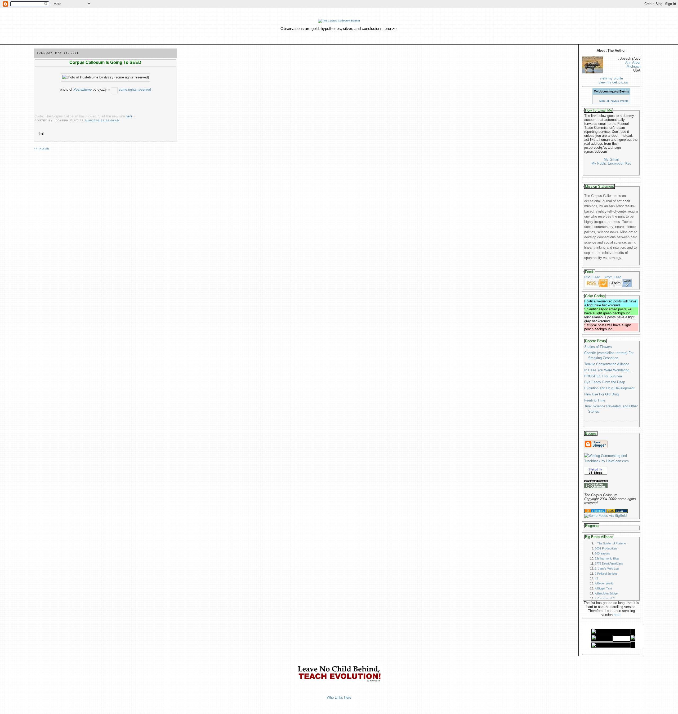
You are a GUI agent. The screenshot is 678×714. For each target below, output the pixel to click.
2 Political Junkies (606, 561)
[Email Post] (40, 134)
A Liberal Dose (604, 596)
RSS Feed (592, 277)
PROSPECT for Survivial (603, 376)
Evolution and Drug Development (609, 388)
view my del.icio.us (613, 82)
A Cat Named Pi (605, 586)
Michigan (633, 66)
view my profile (611, 78)
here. (617, 615)
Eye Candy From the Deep (604, 382)
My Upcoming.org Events (611, 91)
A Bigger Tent (603, 576)
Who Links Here (339, 697)
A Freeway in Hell (606, 591)
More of (613, 100)
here (129, 116)
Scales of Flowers (598, 347)
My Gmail (611, 159)
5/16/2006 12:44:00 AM (101, 120)
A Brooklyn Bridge (606, 581)
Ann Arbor (632, 62)
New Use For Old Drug (601, 394)
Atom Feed (612, 277)
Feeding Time (594, 400)
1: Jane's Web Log (607, 556)
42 (596, 566)
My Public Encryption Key (611, 163)
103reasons (602, 541)
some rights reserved (135, 89)
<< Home (42, 148)
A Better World (604, 571)
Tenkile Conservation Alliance (606, 364)
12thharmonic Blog (607, 546)
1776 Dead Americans (609, 551)
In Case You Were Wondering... (608, 370)
